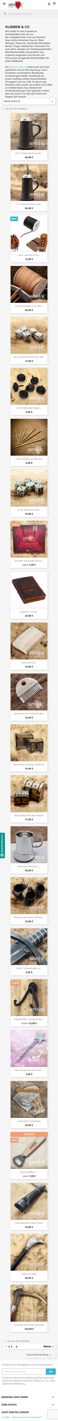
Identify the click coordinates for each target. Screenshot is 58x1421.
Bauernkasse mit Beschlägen (29, 815)
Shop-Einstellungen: (15, 1412)
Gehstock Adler (29, 1273)
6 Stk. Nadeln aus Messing (29, 458)
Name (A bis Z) (29, 101)
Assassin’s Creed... (29, 611)
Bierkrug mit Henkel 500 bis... (29, 917)
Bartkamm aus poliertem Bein (29, 713)
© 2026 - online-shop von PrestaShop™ (22, 1417)
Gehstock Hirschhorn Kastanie (29, 1324)
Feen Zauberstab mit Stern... (29, 1070)
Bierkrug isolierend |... (29, 866)
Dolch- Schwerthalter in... (29, 968)
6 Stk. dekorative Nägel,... (29, 407)
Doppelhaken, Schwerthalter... (29, 1019)
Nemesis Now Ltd (18, 66)
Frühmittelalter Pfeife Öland (29, 1223)
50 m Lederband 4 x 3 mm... (29, 306)
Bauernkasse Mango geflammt (29, 764)
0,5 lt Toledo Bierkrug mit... (29, 153)
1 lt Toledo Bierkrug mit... (29, 204)
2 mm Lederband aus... (29, 255)
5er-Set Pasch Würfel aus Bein (29, 357)
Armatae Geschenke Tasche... (29, 560)
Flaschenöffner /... (29, 1172)
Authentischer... (29, 662)
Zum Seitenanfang (39, 1355)
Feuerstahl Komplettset (29, 1121)
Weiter (49, 1347)
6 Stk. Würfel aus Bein (29, 509)
